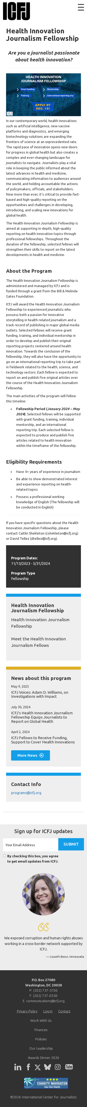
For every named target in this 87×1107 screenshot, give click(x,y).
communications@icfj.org (45, 1001)
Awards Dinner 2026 (43, 1058)
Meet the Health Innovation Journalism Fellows (38, 642)
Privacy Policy (27, 1011)
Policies (41, 1039)
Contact (64, 1011)
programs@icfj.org (26, 793)
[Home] (15, 11)
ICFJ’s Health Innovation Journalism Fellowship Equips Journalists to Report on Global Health (42, 717)
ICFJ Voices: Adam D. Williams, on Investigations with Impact (39, 694)
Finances (41, 1030)
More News (27, 755)
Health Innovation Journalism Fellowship (40, 622)
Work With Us (41, 1020)
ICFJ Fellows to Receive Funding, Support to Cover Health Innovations (43, 740)
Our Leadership (41, 1048)
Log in (47, 1011)
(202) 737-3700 (45, 990)
